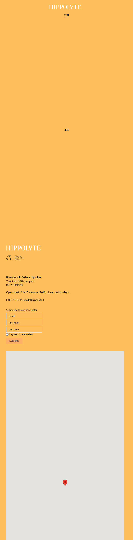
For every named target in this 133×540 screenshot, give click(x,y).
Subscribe (14, 341)
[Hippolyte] (65, 8)
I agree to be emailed (21, 334)
